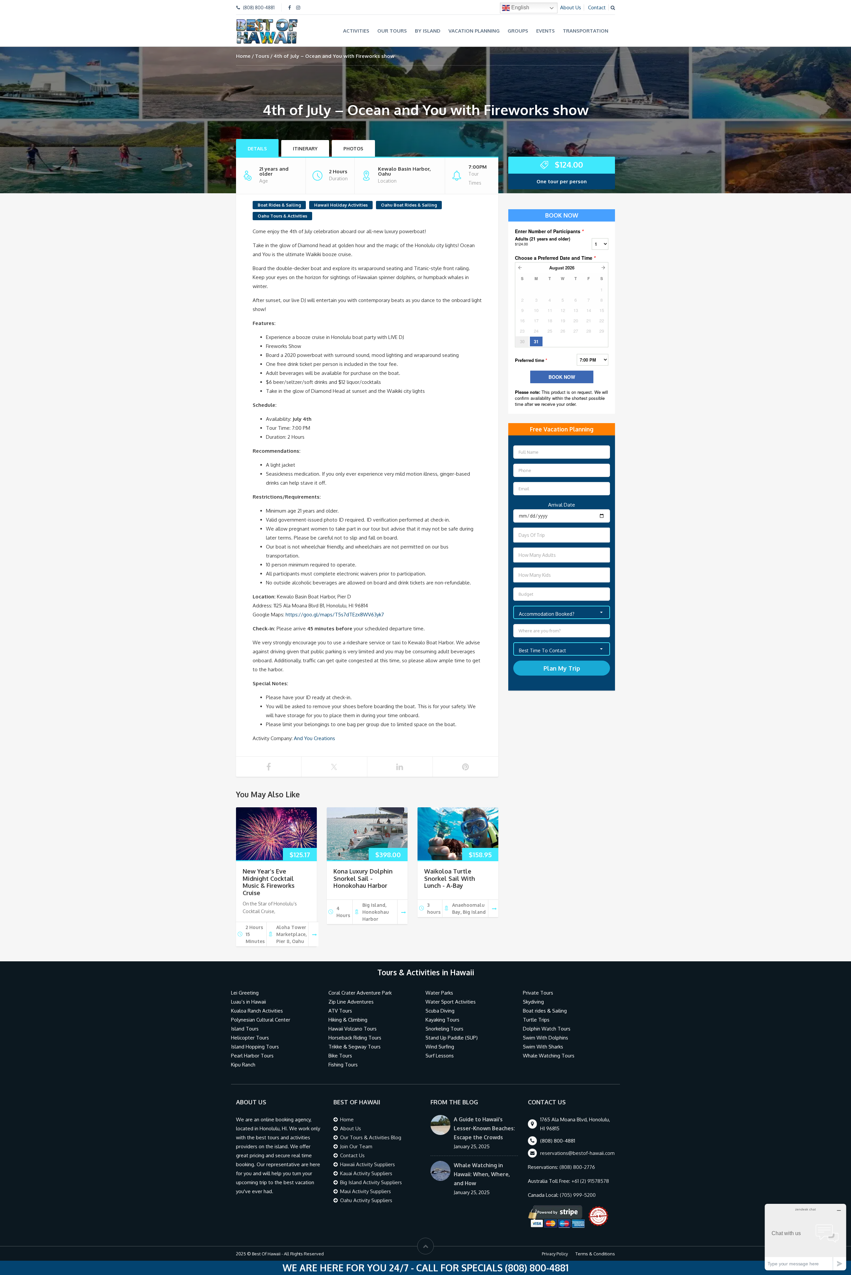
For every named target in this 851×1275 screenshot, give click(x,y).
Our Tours (392, 31)
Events (545, 31)
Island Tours (245, 1029)
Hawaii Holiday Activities (341, 205)
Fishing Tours (343, 1064)
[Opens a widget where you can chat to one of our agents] (805, 1237)
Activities (356, 31)
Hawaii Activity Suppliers (367, 1164)
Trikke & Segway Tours (354, 1046)
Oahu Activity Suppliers (366, 1200)
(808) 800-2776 (577, 1167)
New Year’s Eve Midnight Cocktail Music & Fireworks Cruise (269, 882)
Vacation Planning (474, 31)
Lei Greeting (245, 993)
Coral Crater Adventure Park (360, 993)
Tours (262, 56)
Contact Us (352, 1155)
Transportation (585, 31)
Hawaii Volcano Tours (352, 1029)
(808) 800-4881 (259, 7)
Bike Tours (340, 1055)
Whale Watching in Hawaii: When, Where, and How (482, 1174)
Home (243, 56)
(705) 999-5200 (578, 1195)
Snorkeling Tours (444, 1029)
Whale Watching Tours (548, 1055)
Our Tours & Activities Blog (370, 1137)
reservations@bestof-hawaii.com (577, 1153)
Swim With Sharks (543, 1046)
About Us (570, 7)
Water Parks (439, 993)
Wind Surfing (440, 1046)
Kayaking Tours (442, 1020)
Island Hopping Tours (255, 1046)
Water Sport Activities (451, 1002)
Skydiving (533, 1002)
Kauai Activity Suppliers (366, 1173)
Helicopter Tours (250, 1038)
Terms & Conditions (595, 1253)
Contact (597, 7)
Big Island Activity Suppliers (371, 1182)
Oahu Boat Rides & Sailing (409, 205)
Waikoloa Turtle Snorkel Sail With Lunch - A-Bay (449, 878)
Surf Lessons (440, 1055)
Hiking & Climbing (347, 1020)
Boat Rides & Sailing (279, 205)
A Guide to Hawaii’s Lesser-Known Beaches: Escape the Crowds (484, 1128)
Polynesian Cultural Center (260, 1020)
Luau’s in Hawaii (248, 1002)
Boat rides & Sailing (545, 1011)
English (519, 7)
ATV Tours (340, 1011)
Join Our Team (356, 1146)
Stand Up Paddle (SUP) (452, 1038)
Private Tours (538, 993)
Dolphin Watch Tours (546, 1029)
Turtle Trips (536, 1020)
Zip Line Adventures (351, 1002)
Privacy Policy (555, 1253)
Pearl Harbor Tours (252, 1055)
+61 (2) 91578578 (590, 1181)
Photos (353, 148)
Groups (518, 31)
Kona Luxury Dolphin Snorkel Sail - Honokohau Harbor (363, 878)
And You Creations (314, 738)
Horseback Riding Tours (354, 1038)
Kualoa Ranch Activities (257, 1011)
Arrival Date (561, 505)
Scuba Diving (440, 1011)
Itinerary (305, 148)
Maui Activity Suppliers (365, 1191)
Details (257, 148)
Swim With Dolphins (545, 1038)
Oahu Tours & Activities (282, 216)
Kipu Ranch (243, 1064)
